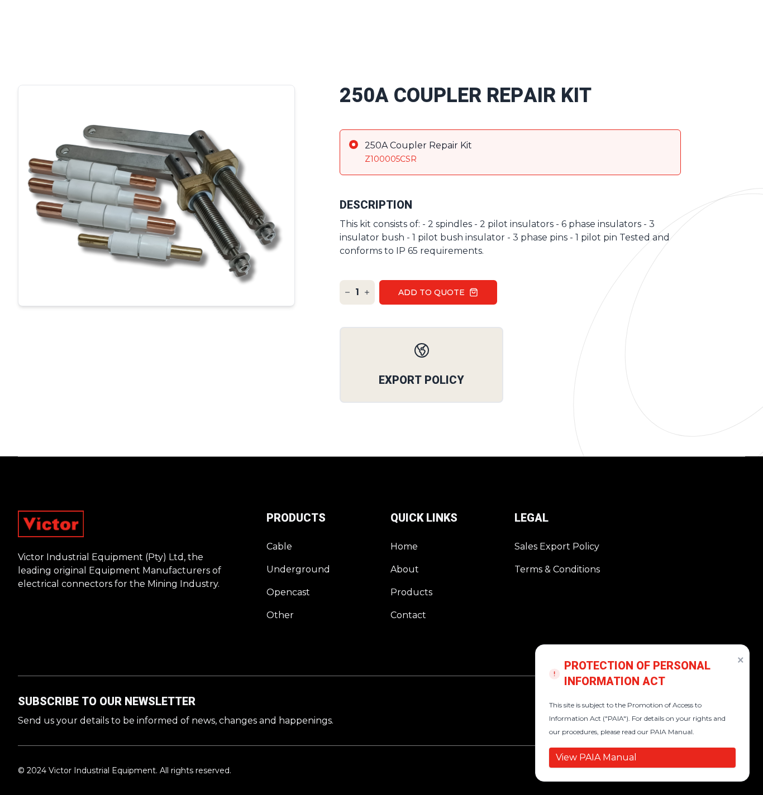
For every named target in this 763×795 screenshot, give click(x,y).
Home (404, 546)
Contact (408, 615)
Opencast (288, 592)
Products (411, 592)
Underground (298, 569)
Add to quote (431, 292)
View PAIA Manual (596, 757)
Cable (279, 546)
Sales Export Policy (556, 546)
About (404, 569)
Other (280, 615)
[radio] (510, 152)
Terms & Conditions (557, 569)
